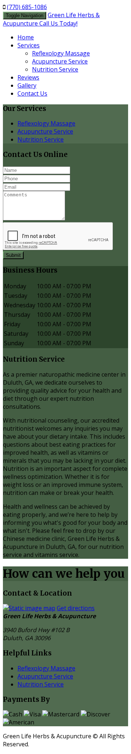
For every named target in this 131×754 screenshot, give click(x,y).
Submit (13, 255)
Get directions (76, 608)
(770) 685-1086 (27, 7)
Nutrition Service (55, 69)
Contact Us (32, 93)
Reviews (28, 77)
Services (28, 45)
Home (25, 37)
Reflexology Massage (61, 53)
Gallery (26, 85)
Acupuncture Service (60, 61)
